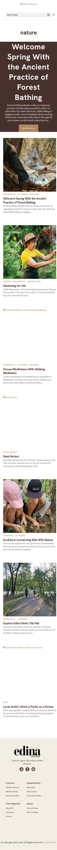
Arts (5, 702)
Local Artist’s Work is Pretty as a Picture (28, 707)
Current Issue (32, 808)
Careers (9, 816)
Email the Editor (12, 795)
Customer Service (34, 795)
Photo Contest (10, 452)
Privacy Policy (49, 842)
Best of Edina (32, 812)
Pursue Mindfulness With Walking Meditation (24, 371)
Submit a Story (12, 791)
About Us (10, 808)
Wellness (34, 194)
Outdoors (22, 194)
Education (8, 536)
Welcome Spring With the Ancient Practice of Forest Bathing (28, 72)
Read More (28, 128)
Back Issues (32, 791)
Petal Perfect (11, 456)
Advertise (10, 812)
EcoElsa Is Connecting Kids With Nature (28, 540)
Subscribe (31, 787)
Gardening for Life (14, 286)
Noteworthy (9, 194)
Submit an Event (12, 787)
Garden (7, 281)
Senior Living (34, 281)
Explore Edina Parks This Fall (21, 623)
